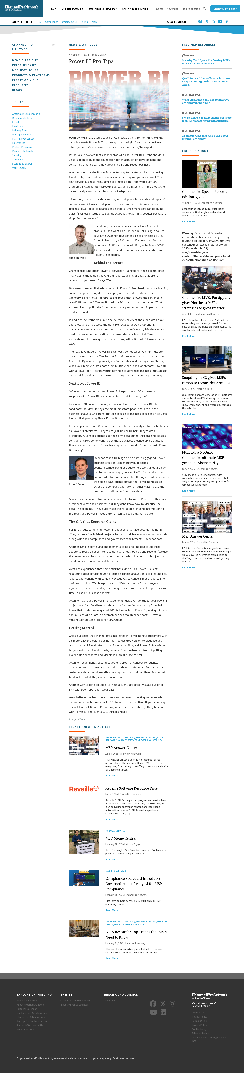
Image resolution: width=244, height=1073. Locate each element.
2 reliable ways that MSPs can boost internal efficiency (205, 137)
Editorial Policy (200, 1033)
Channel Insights (135, 8)
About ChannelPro (27, 1000)
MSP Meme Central (120, 838)
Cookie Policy (199, 1029)
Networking (18, 142)
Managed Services (22, 134)
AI (40, 21)
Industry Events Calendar (74, 1004)
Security (16, 155)
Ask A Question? (25, 1029)
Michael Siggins (134, 844)
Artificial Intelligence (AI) (26, 113)
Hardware (17, 126)
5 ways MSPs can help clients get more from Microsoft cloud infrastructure (207, 119)
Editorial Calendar (27, 1008)
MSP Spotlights (25, 70)
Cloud (15, 122)
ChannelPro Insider (225, 8)
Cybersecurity (72, 8)
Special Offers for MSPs (30, 1025)
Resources (20, 85)
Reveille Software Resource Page (131, 788)
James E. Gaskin (98, 54)
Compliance (51, 21)
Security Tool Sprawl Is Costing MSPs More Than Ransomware (206, 61)
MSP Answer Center (23, 138)
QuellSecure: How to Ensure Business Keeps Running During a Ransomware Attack (206, 81)
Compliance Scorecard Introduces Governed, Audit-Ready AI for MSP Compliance (133, 883)
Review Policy (199, 1016)
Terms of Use (199, 1020)
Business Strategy (102, 8)
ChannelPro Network (130, 753)
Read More (111, 775)
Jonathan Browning (135, 943)
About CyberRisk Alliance (30, 1004)
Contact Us (198, 1012)
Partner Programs (22, 147)
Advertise (172, 8)
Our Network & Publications (32, 1012)
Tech (52, 8)
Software (17, 159)
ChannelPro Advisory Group (31, 1017)
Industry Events (21, 130)
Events (159, 8)
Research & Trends (22, 151)
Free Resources (191, 8)
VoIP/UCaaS (19, 167)
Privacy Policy (199, 1025)
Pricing (84, 21)
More (95, 21)
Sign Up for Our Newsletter (32, 1021)
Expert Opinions (25, 80)
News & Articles (25, 60)
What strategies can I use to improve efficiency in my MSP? (205, 101)
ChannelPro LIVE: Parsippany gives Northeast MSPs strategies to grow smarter (206, 302)
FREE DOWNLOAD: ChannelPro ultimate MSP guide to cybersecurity (203, 457)
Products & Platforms (31, 75)
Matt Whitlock (204, 388)
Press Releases (24, 65)
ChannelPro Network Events (76, 1000)
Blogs (17, 90)
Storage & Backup (22, 163)
